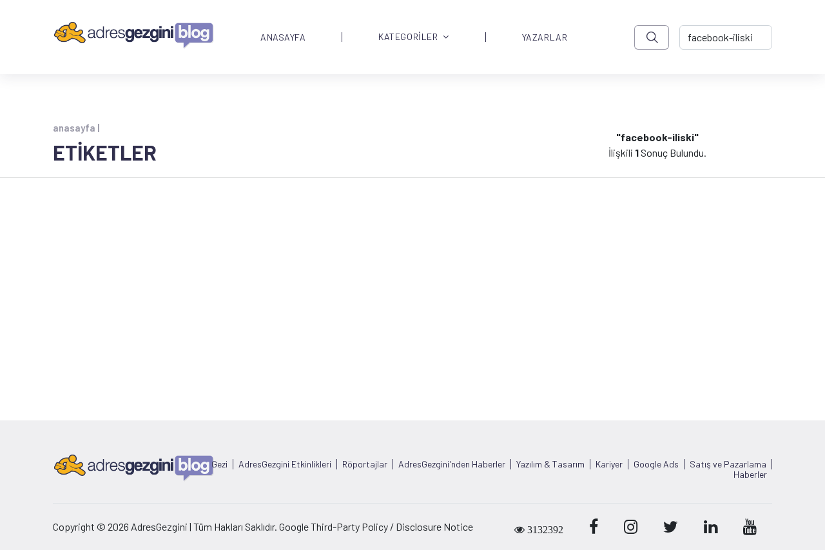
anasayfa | (76, 127)
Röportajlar (364, 464)
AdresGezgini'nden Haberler (451, 464)
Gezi (219, 464)
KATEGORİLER (408, 37)
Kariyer (609, 464)
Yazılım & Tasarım (550, 464)
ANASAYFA (283, 37)
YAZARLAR (544, 37)
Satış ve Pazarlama (728, 464)
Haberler (750, 474)
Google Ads (656, 464)
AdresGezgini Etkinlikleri (284, 464)
